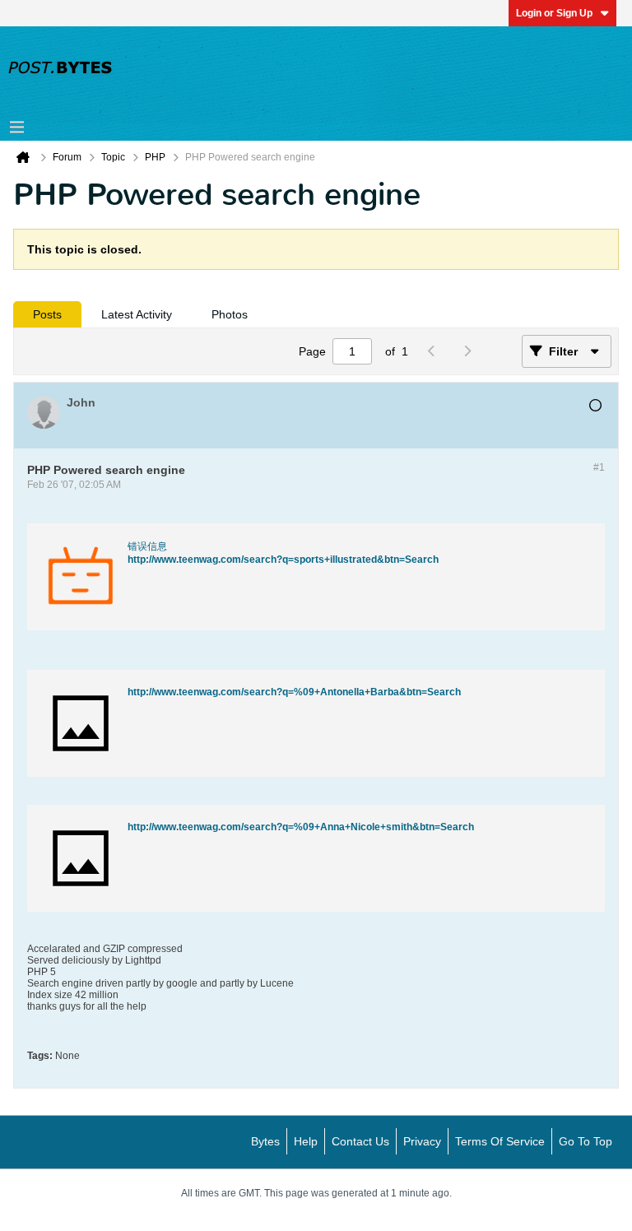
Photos (229, 314)
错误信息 (147, 546)
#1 (599, 467)
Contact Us (360, 1141)
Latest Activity (136, 314)
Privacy (422, 1141)
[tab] (47, 314)
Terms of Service (500, 1141)
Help (306, 1141)
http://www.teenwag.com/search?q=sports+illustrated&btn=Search (283, 559)
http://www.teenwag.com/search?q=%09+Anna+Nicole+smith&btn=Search (301, 827)
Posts (47, 314)
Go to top (585, 1141)
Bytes (265, 1141)
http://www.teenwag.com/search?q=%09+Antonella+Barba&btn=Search (294, 692)
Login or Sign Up (554, 13)
